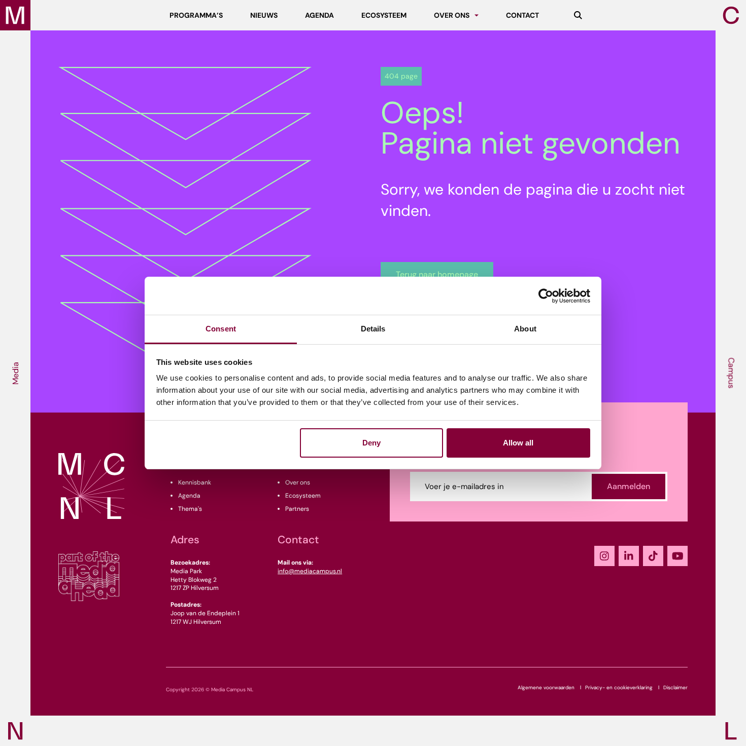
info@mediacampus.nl (310, 571)
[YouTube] (677, 556)
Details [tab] (373, 328)
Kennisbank (194, 482)
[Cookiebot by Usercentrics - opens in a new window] (545, 296)
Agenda (189, 496)
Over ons (297, 482)
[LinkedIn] (629, 556)
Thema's (190, 509)
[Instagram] (604, 556)
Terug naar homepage (437, 274)
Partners (297, 509)
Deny (371, 442)
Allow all (518, 442)
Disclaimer (675, 687)
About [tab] (525, 328)
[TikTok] (653, 556)
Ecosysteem (303, 496)
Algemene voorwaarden (546, 687)
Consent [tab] (221, 328)
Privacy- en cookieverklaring (619, 687)
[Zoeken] (578, 15)
